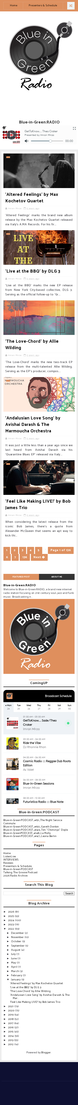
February (17, 975)
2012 (11, 1044)
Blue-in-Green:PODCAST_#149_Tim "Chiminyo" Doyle (35, 830)
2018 (11, 1019)
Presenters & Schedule (43, 5)
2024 (11, 920)
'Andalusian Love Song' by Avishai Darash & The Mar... (40, 997)
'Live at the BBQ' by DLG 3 (32, 271)
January (16, 980)
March (15, 971)
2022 (11, 929)
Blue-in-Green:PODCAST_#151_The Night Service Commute (32, 822)
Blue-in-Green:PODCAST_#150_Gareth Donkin (31, 827)
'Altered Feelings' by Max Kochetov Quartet (31, 198)
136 (24, 557)
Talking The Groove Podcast (20, 872)
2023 (11, 924)
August (16, 950)
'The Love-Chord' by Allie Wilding (32, 344)
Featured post (21, 577)
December (18, 933)
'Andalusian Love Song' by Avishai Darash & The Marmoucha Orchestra (33, 425)
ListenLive (9, 856)
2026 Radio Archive (15, 876)
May (14, 963)
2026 (11, 912)
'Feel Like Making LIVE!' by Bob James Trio (38, 504)
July (13, 954)
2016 (11, 1027)
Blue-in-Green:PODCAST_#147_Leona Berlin (29, 836)
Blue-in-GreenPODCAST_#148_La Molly (27, 833)
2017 (11, 1023)
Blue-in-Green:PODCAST (18, 869)
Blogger (46, 1052)
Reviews (8, 863)
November (17, 937)
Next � (39, 557)
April (14, 967)
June (14, 958)
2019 (11, 1015)
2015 (11, 1032)
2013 (11, 1040)
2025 (11, 916)
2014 (11, 1036)
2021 (11, 1006)
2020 (11, 1011)
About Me (56, 577)
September (18, 946)
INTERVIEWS (11, 860)
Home (13, 5)
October (16, 941)
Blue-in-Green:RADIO (19, 585)
